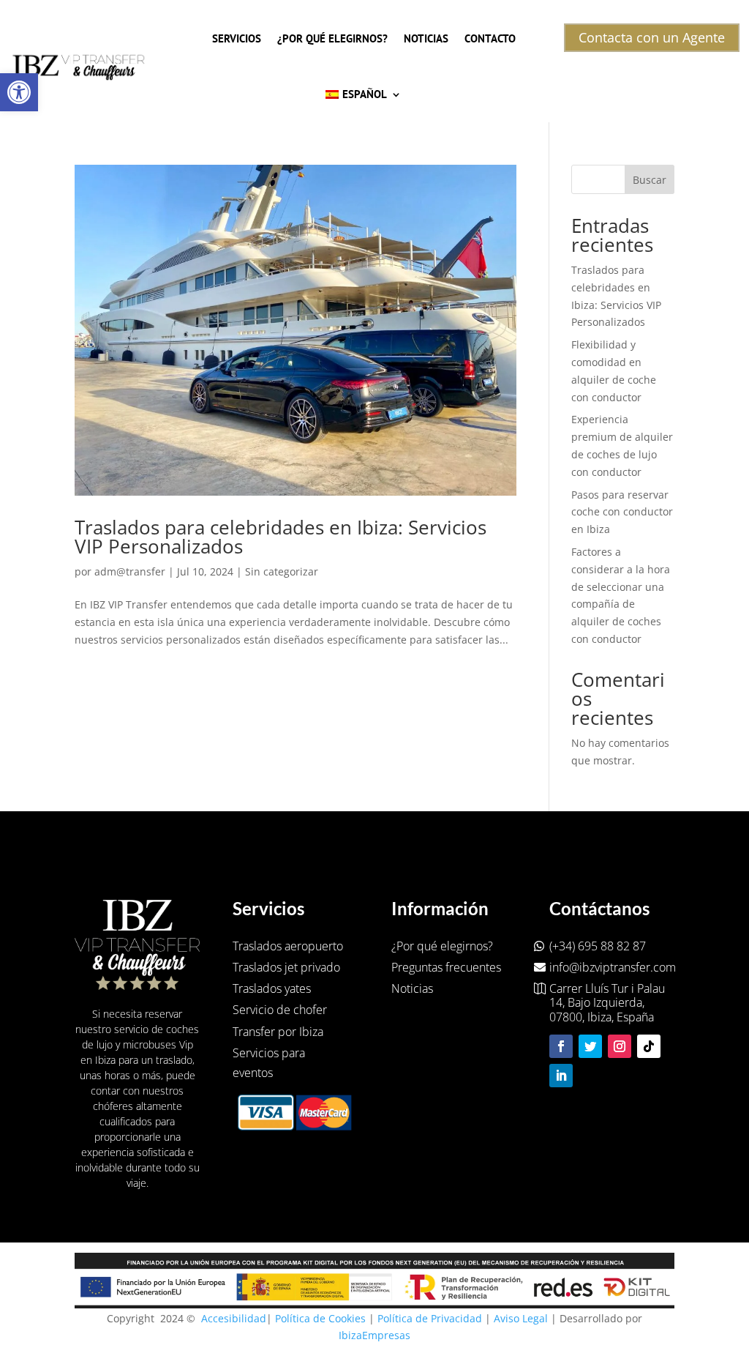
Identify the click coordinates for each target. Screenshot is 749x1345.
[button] (19, 92)
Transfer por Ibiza (278, 1032)
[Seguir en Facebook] (561, 1046)
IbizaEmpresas (374, 1335)
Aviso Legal (521, 1318)
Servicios (236, 38)
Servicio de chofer (280, 1010)
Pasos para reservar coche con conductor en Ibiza (622, 512)
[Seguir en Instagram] (619, 1046)
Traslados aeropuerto (288, 946)
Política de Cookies (320, 1318)
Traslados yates (272, 988)
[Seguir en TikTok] (648, 1046)
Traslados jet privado (286, 967)
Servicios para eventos (269, 1063)
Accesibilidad (233, 1318)
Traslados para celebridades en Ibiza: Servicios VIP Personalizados (280, 536)
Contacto (490, 38)
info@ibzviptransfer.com (612, 967)
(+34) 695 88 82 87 (597, 946)
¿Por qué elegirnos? (332, 38)
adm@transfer (129, 571)
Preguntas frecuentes (446, 967)
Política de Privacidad (429, 1318)
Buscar (649, 180)
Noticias (426, 38)
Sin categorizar (281, 571)
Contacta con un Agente (652, 37)
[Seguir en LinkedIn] (561, 1075)
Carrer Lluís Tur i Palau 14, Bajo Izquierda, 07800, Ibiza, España (607, 1003)
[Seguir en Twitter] (590, 1046)
